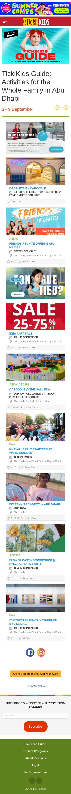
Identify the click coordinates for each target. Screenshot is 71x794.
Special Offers (28, 261)
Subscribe (35, 726)
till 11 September (26, 337)
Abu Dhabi (19, 512)
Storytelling (29, 467)
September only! (25, 251)
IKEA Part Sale (20, 333)
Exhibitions (27, 638)
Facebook (32, 780)
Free (12, 444)
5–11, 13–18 (17, 518)
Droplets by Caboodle (27, 188)
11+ (13, 578)
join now (20, 508)
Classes (34, 518)
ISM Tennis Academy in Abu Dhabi (34, 504)
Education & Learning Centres (25, 407)
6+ (12, 261)
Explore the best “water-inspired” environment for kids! (35, 193)
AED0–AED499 (19, 384)
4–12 (13, 467)
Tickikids (42, 788)
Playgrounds (17, 201)
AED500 (14, 555)
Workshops (28, 578)
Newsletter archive (35, 686)
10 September (23, 457)
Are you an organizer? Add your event (35, 673)
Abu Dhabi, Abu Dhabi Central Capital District (38, 255)
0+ (12, 347)
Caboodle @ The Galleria (29, 389)
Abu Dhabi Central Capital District (32, 401)
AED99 (13, 238)
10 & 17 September (26, 568)
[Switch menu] (5, 21)
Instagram (39, 780)
